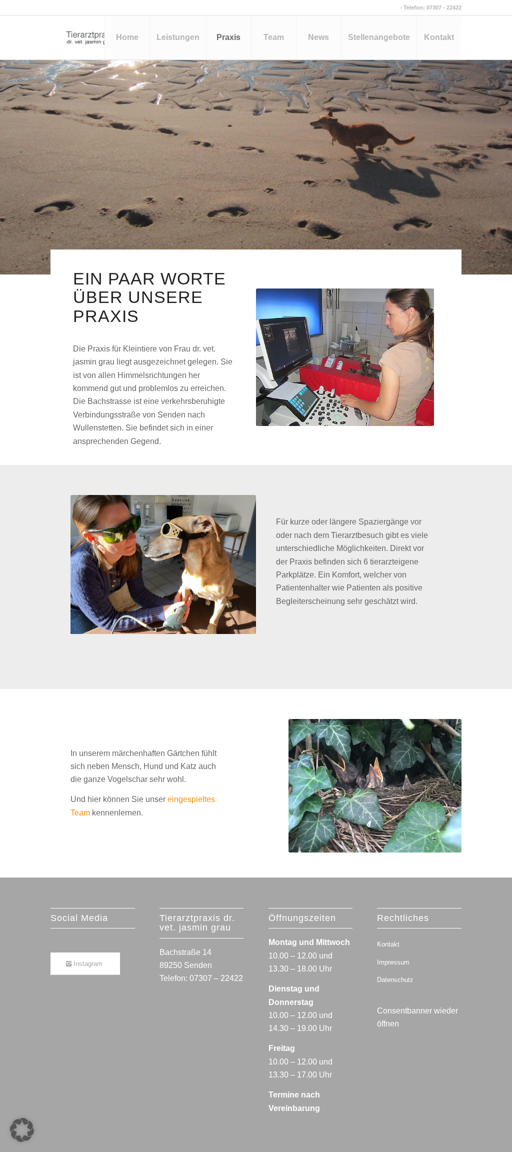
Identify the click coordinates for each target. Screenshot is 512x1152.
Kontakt (388, 944)
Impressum (393, 962)
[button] (22, 1130)
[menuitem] (127, 38)
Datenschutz (395, 980)
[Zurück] (9, 157)
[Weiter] (503, 157)
